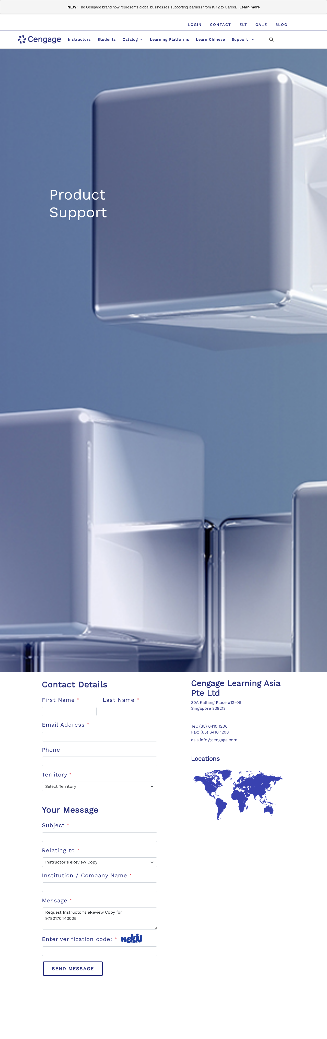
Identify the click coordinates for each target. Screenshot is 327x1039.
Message (57, 900)
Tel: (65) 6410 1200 (209, 726)
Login (195, 25)
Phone (51, 750)
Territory (57, 774)
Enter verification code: (79, 939)
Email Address (65, 724)
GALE (261, 25)
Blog (281, 25)
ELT (243, 25)
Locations (205, 758)
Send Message (73, 968)
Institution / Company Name (87, 875)
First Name (60, 700)
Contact (220, 25)
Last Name (121, 700)
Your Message (70, 810)
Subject (55, 825)
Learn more (249, 7)
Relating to (60, 850)
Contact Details (75, 684)
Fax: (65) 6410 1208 (210, 732)
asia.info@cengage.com (214, 739)
